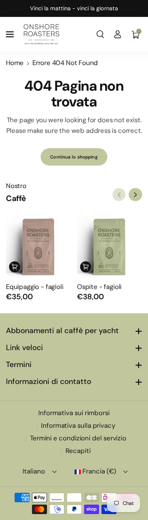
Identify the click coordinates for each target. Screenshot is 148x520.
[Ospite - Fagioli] (109, 245)
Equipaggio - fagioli (35, 287)
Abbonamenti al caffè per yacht (62, 330)
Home (15, 62)
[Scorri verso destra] (135, 194)
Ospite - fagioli (99, 287)
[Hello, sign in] (117, 34)
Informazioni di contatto (48, 381)
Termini (19, 364)
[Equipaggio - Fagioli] (38, 245)
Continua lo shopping (73, 157)
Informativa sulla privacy (78, 425)
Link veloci (24, 347)
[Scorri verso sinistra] (119, 194)
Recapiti (78, 450)
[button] (10, 34)
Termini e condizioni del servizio (78, 438)
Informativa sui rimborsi (74, 412)
